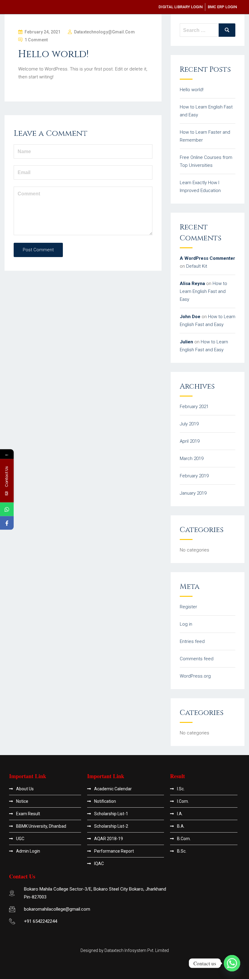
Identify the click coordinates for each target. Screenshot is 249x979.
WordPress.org (195, 676)
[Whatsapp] (232, 963)
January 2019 (193, 493)
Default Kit (196, 266)
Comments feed (196, 658)
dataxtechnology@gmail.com (104, 31)
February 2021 (194, 406)
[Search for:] (207, 30)
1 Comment (36, 39)
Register (188, 607)
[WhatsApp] (7, 509)
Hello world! (191, 89)
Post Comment (38, 249)
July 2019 (189, 424)
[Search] (227, 30)
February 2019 (194, 476)
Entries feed (192, 641)
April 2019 (190, 441)
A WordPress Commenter (207, 258)
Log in (186, 624)
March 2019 (191, 458)
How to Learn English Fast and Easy (203, 291)
